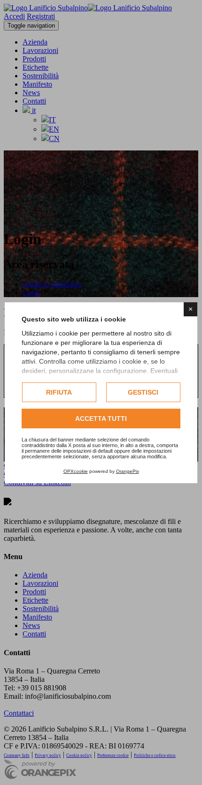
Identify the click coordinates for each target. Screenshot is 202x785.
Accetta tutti (101, 418)
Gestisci (143, 392)
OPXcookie (75, 471)
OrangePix (127, 471)
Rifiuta (59, 392)
